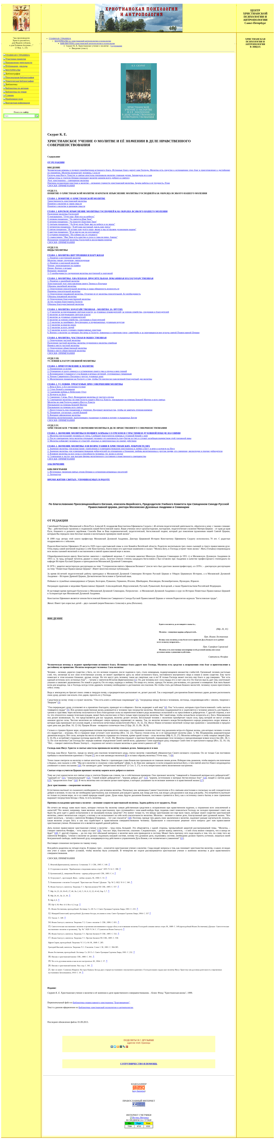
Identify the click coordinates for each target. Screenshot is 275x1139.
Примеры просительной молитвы (63, 291)
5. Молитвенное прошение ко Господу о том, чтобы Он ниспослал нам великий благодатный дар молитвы (99, 379)
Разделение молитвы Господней (63, 214)
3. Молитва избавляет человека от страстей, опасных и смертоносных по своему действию (91, 441)
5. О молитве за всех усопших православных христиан (74, 330)
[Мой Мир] (120, 1046)
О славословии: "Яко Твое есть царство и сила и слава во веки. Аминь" (82, 237)
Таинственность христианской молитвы (67, 201)
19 (99, 830)
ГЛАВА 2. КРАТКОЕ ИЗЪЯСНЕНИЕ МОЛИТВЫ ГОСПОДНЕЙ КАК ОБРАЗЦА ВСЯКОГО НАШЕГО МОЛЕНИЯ (107, 211)
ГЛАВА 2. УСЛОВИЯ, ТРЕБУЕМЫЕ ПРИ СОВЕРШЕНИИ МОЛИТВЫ (85, 384)
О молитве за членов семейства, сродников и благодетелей (76, 319)
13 (146, 778)
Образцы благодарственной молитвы (65, 304)
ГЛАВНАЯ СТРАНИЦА (60, 38)
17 (202, 780)
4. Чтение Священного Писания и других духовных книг (75, 376)
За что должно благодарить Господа (64, 301)
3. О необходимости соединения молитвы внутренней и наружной (80, 273)
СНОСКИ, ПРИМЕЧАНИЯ (61, 185)
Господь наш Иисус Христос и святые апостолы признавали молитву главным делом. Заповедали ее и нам (99, 175)
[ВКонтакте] (111, 1046)
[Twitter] (114, 1046)
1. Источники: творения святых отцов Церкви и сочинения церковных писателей (87, 472)
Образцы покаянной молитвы (62, 296)
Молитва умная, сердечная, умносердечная (68, 260)
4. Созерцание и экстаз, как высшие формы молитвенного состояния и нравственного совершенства (96, 456)
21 (182, 838)
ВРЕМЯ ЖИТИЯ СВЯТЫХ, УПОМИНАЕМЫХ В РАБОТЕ (78, 479)
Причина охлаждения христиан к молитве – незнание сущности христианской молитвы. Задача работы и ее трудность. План (108, 183)
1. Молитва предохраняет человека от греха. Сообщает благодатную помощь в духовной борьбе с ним (97, 435)
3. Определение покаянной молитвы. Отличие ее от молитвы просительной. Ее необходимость (94, 294)
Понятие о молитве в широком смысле (66, 206)
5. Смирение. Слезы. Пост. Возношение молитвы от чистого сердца (80, 397)
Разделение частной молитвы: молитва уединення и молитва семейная (82, 343)
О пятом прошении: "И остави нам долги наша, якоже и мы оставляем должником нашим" (91, 229)
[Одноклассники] (117, 1046)
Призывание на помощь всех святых (65, 407)
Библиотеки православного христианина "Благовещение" (101, 1002)
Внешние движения (57, 270)
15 (49, 780)
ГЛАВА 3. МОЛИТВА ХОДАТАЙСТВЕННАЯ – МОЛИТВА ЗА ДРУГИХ (85, 309)
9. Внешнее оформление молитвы (63, 415)
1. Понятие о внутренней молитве (64, 258)
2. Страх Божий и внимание (61, 389)
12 (88, 778)
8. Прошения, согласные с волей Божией (67, 412)
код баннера (139, 1091)
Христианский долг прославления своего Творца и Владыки (77, 283)
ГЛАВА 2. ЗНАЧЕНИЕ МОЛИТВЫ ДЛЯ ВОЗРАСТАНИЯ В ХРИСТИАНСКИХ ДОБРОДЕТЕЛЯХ (98, 446)
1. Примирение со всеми (59, 368)
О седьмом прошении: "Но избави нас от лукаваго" (72, 234)
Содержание (116, 46)
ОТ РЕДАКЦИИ (55, 162)
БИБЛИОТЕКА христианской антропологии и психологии (87, 43)
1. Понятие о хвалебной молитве (63, 281)
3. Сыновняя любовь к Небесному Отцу (67, 392)
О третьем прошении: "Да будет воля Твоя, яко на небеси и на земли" (81, 224)
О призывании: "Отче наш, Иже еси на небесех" (71, 216)
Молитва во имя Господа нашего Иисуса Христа (71, 402)
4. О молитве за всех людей (60, 327)
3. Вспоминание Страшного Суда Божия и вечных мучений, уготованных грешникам (89, 374)
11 (63, 778)
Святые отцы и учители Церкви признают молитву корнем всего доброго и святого (88, 178)
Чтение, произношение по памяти (64, 265)
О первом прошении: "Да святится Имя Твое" (69, 219)
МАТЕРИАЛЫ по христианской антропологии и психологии (83, 41)
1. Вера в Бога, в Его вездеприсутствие (66, 386)
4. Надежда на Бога (56, 394)
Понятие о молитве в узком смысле (64, 203)
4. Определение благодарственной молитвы (69, 299)
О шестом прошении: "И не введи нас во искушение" (73, 232)
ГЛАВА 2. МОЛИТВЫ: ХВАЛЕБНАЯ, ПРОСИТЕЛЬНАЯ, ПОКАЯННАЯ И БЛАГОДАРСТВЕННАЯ (100, 278)
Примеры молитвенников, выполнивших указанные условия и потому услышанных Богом (92, 417)
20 (56, 833)
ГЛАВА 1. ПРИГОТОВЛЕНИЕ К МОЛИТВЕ (70, 366)
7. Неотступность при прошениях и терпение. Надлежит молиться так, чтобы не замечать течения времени (99, 410)
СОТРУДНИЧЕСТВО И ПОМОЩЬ (138, 1064)
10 (79, 765)
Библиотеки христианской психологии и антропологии (106, 1007)
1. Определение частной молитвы (63, 340)
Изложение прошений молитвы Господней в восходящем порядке (79, 240)
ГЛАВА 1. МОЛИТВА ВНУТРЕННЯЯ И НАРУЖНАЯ (75, 255)
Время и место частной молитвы (63, 345)
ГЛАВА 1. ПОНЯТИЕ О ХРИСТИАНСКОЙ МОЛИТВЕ (76, 198)
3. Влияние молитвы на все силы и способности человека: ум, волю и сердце (85, 454)
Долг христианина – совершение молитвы (68, 180)
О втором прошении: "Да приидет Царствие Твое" (72, 221)
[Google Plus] (126, 1046)
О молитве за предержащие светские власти (69, 314)
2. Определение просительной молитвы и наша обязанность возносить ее (83, 289)
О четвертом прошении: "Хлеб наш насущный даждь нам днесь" (79, 227)
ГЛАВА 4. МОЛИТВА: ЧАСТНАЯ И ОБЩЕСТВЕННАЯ (77, 337)
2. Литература (54, 474)
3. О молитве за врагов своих (61, 325)
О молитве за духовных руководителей (66, 317)
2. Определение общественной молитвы (67, 348)
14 (205, 778)
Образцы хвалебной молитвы (61, 286)
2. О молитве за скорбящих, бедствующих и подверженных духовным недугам (85, 322)
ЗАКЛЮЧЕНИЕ (55, 464)
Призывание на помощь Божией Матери (67, 405)
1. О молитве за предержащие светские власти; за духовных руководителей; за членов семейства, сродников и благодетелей (108, 312)
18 (129, 818)
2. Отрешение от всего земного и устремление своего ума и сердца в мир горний (87, 371)
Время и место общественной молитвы (66, 350)
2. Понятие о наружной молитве (63, 263)
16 (76, 780)
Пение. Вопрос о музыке (59, 268)
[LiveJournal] (123, 1046)
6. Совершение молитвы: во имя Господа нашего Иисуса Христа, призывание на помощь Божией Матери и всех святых (106, 399)
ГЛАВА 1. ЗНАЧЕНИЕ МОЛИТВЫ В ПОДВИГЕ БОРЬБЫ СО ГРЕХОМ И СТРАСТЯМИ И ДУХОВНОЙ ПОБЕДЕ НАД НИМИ (113, 433)
